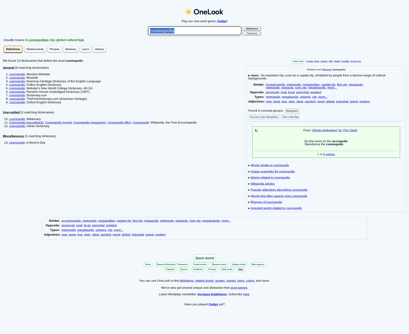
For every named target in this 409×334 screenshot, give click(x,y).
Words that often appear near (279, 196)
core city (300, 87)
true (284, 101)
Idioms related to (270, 177)
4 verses (329, 154)
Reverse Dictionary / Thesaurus (172, 264)
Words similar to (270, 165)
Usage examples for (273, 171)
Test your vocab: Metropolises (264, 117)
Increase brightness (212, 294)
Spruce (183, 269)
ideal (300, 101)
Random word (219, 264)
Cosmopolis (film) (119, 122)
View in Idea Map (290, 117)
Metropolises (292, 111)
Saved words (199, 264)
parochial (302, 92)
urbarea (305, 97)
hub (81, 40)
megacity (287, 87)
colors (250, 280)
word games (238, 287)
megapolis (356, 84)
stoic (292, 101)
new (268, 101)
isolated (315, 92)
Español (170, 269)
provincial (272, 92)
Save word (298, 61)
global (330, 101)
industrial (342, 101)
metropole (273, 87)
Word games (257, 264)
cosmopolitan (38, 40)
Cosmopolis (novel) (58, 122)
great (276, 101)
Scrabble (345, 61)
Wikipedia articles (263, 183)
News (316, 61)
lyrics (240, 280)
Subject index (239, 264)
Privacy (212, 269)
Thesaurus (252, 33)
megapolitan (311, 84)
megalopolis (290, 97)
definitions (187, 280)
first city (342, 84)
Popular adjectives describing (279, 189)
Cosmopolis (141, 122)
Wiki (331, 61)
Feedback (198, 269)
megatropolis (317, 87)
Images (324, 61)
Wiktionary (327, 69)
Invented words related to (276, 208)
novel (320, 101)
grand (354, 101)
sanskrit (310, 101)
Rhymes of (266, 202)
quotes (220, 280)
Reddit (337, 61)
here (246, 294)
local (291, 92)
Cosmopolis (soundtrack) (26, 122)
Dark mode (227, 269)
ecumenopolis (275, 84)
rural (284, 92)
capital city (328, 84)
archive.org (356, 61)
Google (309, 61)
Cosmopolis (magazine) (89, 122)
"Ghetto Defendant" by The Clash (334, 130)
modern (364, 101)
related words (204, 280)
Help (240, 269)
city (314, 97)
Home (148, 264)
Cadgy (222, 21)
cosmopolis (17, 74)
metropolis (294, 84)
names (231, 280)
